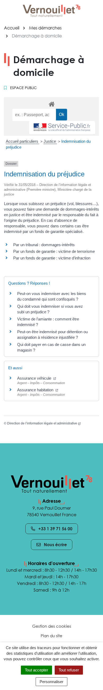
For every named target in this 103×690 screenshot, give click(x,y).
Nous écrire (55, 544)
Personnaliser (51, 681)
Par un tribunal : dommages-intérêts (44, 244)
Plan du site (51, 635)
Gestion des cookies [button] (51, 626)
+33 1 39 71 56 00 (55, 528)
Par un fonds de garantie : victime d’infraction (51, 258)
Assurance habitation (37, 390)
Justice (50, 141)
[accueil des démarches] (51, 103)
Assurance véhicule (36, 378)
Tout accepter (36, 670)
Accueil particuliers (22, 141)
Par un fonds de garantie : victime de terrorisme (54, 251)
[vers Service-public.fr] (62, 127)
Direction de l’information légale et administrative (44, 423)
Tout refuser (69, 670)
